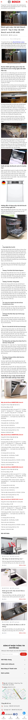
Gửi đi (23, 654)
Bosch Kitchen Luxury (18, 42)
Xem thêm (23, 565)
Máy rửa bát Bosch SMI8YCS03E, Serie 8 (12, 402)
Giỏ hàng (17, 718)
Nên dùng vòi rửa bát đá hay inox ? (12, 559)
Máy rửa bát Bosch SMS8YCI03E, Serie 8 (12, 467)
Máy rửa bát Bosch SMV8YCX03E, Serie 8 (12, 499)
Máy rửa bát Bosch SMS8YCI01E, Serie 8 (12, 434)
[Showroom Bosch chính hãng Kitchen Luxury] (14, 1)
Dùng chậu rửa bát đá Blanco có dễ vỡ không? (13, 625)
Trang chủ (4, 718)
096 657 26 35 (13, 706)
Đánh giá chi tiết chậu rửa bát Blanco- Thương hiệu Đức (13, 592)
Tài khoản (11, 718)
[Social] (14, 714)
